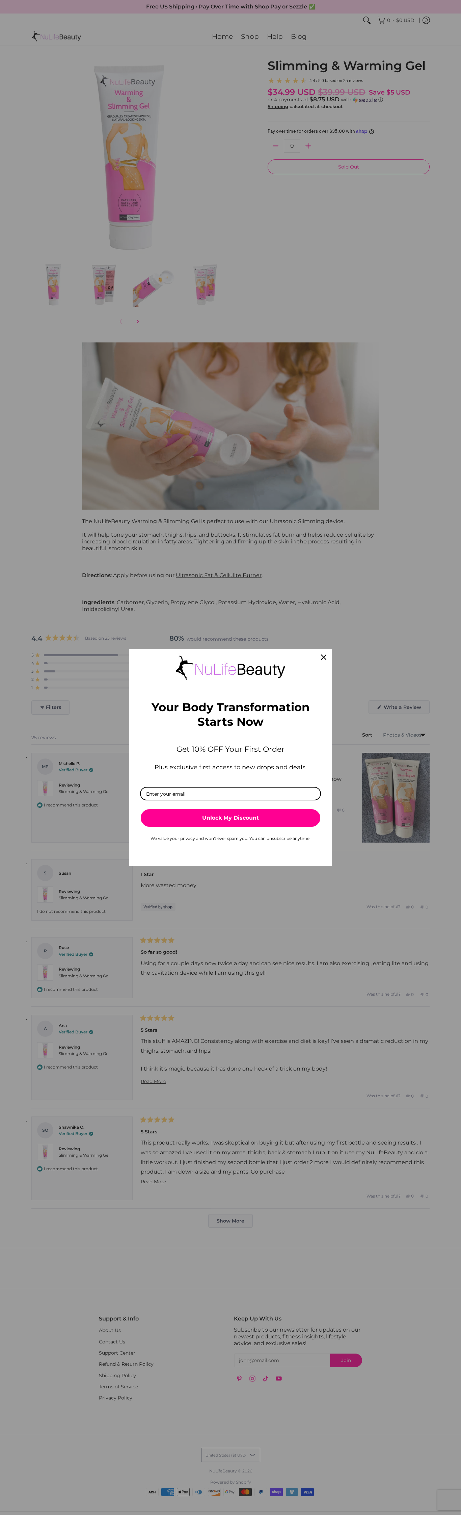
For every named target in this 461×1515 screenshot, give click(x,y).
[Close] (324, 657)
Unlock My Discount (230, 818)
